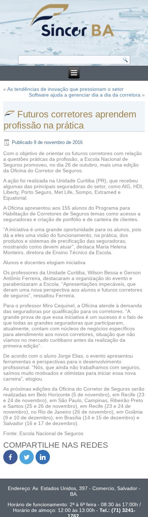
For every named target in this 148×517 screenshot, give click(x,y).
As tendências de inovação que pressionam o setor (65, 89)
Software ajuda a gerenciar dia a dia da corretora (84, 95)
